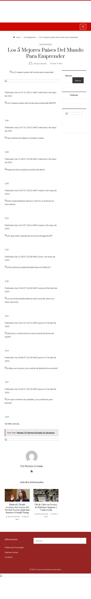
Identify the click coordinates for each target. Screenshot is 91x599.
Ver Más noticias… (12, 424)
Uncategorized (45, 44)
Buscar (69, 75)
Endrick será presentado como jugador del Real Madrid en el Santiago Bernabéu (46, 510)
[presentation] (7, 505)
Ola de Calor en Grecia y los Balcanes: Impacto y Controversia (17, 507)
